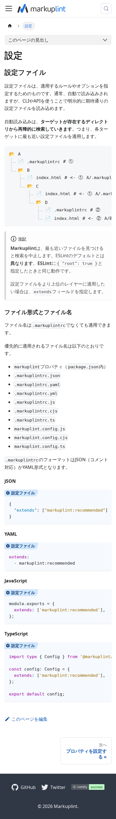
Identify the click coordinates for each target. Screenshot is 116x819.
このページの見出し (28, 40)
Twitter (58, 787)
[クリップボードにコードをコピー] (104, 496)
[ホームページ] (10, 26)
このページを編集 (30, 719)
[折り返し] (94, 496)
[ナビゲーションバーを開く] (9, 8)
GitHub (28, 787)
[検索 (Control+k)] (106, 8)
